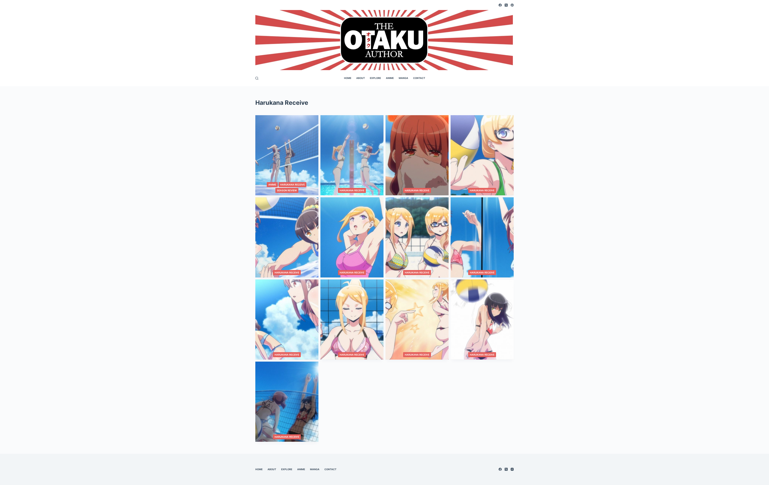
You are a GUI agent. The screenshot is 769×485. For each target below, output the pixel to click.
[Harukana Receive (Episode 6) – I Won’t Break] (482, 237)
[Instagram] (512, 469)
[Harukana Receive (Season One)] (286, 155)
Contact (419, 78)
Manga (403, 78)
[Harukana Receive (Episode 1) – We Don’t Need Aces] (286, 402)
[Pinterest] (512, 5)
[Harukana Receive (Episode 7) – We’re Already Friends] (417, 237)
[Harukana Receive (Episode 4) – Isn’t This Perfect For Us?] (351, 319)
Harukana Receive (292, 184)
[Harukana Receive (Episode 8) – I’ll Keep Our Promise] (351, 237)
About (360, 78)
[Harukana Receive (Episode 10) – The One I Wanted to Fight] (482, 155)
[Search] (256, 78)
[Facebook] (500, 5)
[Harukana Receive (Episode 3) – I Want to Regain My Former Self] (417, 319)
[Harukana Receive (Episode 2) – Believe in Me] (482, 319)
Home (347, 78)
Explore (375, 78)
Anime (390, 78)
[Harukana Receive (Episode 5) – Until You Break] (286, 319)
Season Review (287, 190)
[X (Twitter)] (506, 5)
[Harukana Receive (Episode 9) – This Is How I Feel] (286, 237)
